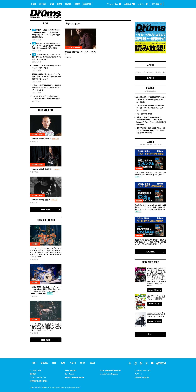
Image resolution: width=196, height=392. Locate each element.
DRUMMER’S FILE (37, 134)
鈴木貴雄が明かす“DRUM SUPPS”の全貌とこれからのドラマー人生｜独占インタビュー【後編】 (151, 99)
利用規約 (33, 374)
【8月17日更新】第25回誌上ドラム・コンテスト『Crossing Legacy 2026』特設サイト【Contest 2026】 (151, 130)
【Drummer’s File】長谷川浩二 (41, 169)
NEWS (59, 4)
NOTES (77, 4)
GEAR (52, 4)
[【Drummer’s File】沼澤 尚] (45, 187)
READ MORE (45, 209)
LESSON (139, 168)
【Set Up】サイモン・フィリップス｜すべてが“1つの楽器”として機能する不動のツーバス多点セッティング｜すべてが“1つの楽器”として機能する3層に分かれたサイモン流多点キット (45, 252)
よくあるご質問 (35, 370)
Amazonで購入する (154, 290)
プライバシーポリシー (38, 377)
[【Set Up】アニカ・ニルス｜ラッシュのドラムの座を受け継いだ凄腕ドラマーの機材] (45, 311)
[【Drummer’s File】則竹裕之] (45, 125)
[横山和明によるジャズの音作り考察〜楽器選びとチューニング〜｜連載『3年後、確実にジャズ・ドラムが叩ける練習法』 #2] (150, 192)
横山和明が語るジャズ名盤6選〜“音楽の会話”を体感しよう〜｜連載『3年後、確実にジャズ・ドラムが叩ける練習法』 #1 (150, 241)
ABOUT (92, 362)
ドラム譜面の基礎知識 (144, 113)
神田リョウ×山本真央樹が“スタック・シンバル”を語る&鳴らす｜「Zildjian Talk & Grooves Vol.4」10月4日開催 (46, 45)
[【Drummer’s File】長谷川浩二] (45, 156)
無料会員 (55, 139)
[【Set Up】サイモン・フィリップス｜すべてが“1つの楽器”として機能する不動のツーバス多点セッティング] (45, 235)
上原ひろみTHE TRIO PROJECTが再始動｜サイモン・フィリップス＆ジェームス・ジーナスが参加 (46, 87)
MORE (150, 334)
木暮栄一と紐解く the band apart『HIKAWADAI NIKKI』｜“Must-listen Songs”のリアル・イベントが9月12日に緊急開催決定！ (46, 33)
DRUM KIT (35, 244)
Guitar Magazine (70, 370)
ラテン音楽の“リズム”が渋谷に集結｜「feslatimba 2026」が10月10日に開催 (46, 97)
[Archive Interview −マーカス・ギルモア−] (80, 39)
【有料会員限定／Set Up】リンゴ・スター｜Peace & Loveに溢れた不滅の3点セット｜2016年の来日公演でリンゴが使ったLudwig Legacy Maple (45, 290)
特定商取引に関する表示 (38, 381)
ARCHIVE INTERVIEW (73, 47)
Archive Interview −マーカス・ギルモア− (80, 53)
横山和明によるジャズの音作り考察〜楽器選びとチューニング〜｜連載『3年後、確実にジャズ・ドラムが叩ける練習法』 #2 (150, 207)
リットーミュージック (143, 370)
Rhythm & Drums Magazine (74, 377)
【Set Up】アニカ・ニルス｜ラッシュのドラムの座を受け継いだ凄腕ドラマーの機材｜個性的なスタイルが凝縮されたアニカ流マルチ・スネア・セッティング (45, 327)
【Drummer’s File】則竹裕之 (41, 138)
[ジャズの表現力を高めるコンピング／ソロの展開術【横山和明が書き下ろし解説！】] (150, 159)
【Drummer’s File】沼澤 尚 (40, 199)
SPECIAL (42, 4)
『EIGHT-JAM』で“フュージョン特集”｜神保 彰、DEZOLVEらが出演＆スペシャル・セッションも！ (46, 56)
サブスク (49, 293)
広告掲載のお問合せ (142, 377)
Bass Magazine (70, 374)
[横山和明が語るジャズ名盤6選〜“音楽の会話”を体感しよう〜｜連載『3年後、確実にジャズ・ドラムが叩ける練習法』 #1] (150, 227)
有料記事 (87, 4)
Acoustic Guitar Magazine (109, 374)
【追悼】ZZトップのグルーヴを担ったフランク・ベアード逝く (46, 66)
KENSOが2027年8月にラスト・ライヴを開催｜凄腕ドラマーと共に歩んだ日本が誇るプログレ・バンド (46, 76)
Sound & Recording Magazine (110, 370)
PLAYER (68, 4)
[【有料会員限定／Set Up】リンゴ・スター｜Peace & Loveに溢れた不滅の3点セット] (45, 274)
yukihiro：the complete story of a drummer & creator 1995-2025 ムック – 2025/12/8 (156, 315)
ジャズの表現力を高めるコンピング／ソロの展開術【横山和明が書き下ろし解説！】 (150, 173)
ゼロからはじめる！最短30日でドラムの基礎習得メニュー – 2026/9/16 (156, 297)
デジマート (139, 374)
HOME (33, 4)
